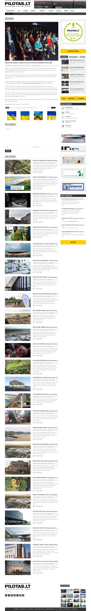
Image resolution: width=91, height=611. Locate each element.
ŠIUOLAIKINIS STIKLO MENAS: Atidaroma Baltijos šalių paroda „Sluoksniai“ (77, 74)
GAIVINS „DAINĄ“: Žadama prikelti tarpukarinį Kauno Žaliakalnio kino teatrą (45, 461)
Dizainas (33, 11)
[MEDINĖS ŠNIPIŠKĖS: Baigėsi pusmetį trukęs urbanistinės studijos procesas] (76, 600)
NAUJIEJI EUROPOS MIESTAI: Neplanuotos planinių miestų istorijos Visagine (56, 13)
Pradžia (16, 609)
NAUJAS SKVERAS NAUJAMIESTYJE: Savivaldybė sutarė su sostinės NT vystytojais (45, 477)
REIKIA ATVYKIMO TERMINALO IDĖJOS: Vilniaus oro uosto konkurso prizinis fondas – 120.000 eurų (45, 327)
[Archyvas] (20, 595)
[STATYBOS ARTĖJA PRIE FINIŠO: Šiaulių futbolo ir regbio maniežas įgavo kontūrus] (70, 596)
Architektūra (10, 11)
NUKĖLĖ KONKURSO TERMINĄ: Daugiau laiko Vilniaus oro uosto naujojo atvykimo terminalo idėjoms (45, 310)
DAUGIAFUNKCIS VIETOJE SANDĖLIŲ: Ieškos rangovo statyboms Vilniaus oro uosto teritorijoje (45, 377)
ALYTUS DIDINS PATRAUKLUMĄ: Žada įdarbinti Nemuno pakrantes (45, 360)
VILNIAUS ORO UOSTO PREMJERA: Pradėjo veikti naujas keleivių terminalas (45, 277)
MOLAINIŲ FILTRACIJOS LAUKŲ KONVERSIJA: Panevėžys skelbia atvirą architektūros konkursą (45, 294)
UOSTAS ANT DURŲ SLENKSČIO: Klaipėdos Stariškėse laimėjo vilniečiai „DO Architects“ (77, 89)
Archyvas (66, 609)
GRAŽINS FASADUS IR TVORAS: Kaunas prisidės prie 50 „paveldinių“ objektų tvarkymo (73, 218)
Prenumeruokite (50, 609)
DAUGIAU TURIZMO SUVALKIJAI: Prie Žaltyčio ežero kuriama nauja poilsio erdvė (45, 177)
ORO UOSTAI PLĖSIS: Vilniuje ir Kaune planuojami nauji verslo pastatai (45, 511)
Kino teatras (12, 107)
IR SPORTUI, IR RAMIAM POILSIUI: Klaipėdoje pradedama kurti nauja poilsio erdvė (45, 160)
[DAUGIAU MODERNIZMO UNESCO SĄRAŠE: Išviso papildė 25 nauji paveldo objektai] (83, 596)
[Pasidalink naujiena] (12, 595)
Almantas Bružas (36, 65)
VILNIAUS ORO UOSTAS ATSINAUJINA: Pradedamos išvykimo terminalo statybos (45, 444)
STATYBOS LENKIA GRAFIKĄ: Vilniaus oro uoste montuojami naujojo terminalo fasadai (45, 394)
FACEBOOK (68, 116)
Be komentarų (18, 65)
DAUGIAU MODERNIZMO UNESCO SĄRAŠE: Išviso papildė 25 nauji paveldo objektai (73, 231)
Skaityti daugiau (39, 172)
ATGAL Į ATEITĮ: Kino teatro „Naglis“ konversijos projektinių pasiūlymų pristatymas (45, 561)
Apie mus (30, 609)
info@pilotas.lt (68, 122)
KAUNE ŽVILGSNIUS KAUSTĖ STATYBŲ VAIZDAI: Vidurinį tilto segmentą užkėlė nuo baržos (77, 60)
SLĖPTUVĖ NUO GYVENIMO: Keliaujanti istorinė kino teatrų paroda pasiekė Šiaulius (45, 411)
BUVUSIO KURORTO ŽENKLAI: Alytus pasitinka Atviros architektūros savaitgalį (77, 82)
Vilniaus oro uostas (33, 107)
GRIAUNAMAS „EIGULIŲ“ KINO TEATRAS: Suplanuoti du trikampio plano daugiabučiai (45, 210)
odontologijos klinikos (73, 221)
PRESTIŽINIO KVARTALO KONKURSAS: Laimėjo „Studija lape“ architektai (73, 199)
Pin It (48, 107)
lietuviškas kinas (18, 107)
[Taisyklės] (23, 595)
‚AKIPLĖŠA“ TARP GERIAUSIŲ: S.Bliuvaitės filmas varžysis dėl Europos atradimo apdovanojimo (45, 344)
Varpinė (66, 11)
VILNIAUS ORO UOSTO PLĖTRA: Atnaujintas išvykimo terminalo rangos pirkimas (45, 528)
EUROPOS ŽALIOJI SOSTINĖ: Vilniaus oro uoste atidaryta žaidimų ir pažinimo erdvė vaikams (45, 227)
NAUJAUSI (64, 57)
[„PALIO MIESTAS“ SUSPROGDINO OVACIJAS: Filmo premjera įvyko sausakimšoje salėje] (70, 605)
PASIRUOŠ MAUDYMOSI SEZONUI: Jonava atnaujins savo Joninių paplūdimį (45, 427)
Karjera (59, 609)
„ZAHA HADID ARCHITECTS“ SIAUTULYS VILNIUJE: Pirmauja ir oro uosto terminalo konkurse (45, 244)
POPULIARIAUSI (73, 57)
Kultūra (51, 11)
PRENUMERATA (69, 107)
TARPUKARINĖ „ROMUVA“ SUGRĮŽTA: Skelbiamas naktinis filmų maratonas (45, 545)
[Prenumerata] (6, 595)
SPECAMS (82, 57)
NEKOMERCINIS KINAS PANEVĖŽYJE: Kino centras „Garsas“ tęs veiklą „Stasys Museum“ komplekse (45, 194)
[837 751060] (17, 595)
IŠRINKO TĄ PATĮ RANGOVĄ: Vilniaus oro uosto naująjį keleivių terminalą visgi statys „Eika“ (45, 494)
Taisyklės (74, 609)
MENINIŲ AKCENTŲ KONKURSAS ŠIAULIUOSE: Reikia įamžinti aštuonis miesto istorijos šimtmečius (77, 67)
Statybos (25, 11)
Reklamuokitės (39, 609)
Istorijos (58, 11)
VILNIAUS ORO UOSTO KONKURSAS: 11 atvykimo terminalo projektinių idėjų (45, 260)
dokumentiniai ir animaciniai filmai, (31, 83)
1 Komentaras (44, 446)
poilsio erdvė (25, 107)
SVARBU (67, 112)
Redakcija (23, 609)
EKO (19, 11)
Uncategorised (9, 18)
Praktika (42, 11)
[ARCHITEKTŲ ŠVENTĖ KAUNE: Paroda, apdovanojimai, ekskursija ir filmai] (76, 605)
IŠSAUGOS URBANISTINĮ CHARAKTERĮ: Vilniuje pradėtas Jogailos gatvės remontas (73, 225)
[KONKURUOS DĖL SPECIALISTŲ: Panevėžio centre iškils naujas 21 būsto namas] (76, 596)
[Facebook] (9, 595)
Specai (72, 11)
